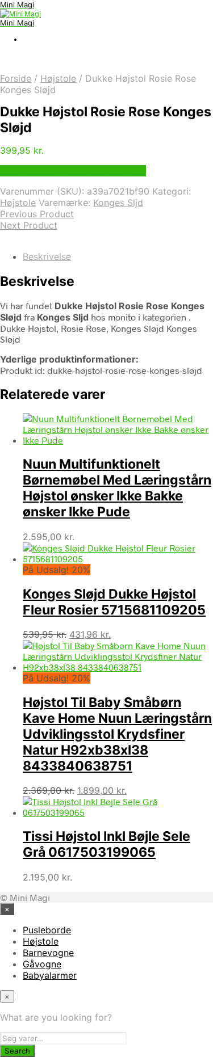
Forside (15, 78)
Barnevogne (48, 952)
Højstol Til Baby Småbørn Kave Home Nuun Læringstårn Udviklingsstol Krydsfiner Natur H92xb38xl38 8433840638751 (117, 734)
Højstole (58, 78)
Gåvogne (42, 964)
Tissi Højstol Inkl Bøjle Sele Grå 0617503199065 (106, 844)
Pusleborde (47, 930)
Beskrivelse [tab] (47, 256)
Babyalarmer (50, 975)
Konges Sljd (118, 202)
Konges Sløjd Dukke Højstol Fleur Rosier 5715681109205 (114, 602)
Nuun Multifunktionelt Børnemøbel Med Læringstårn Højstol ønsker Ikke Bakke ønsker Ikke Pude (117, 488)
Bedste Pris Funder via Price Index (73, 170)
